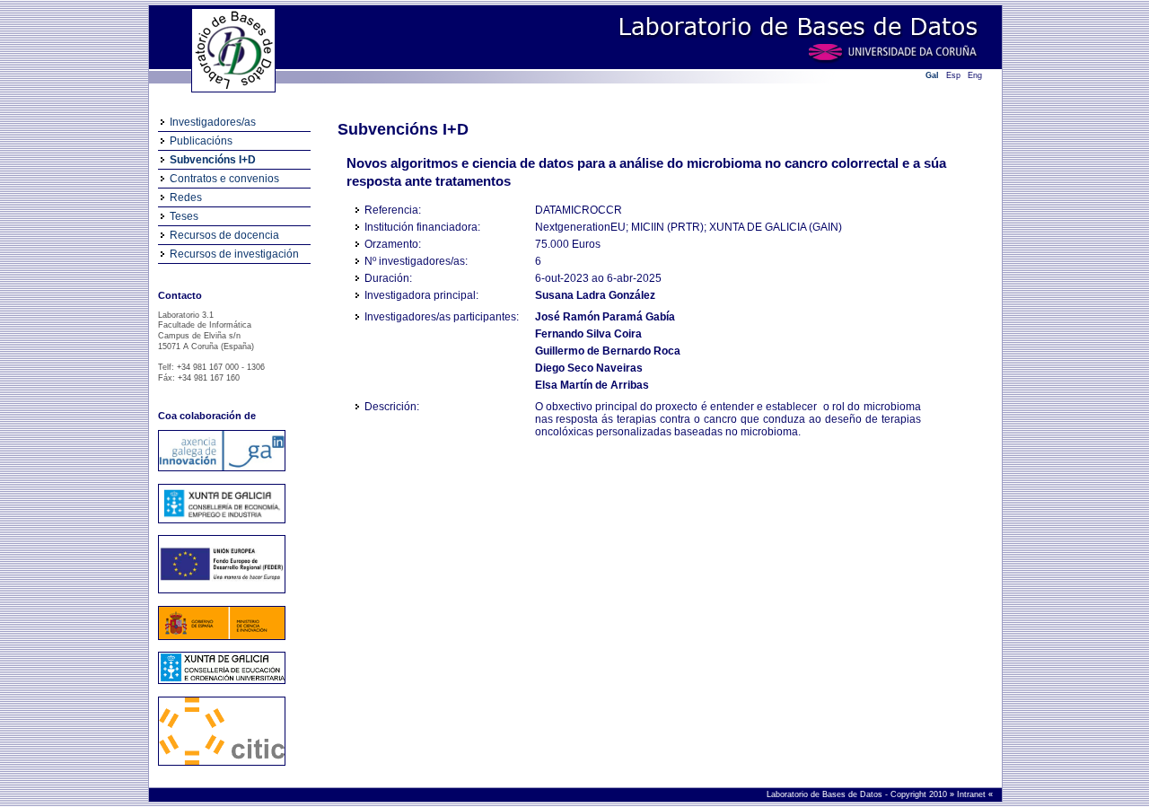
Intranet (972, 794)
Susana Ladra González (595, 295)
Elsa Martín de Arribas (592, 385)
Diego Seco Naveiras (589, 368)
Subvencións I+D (213, 160)
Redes (186, 197)
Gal (932, 75)
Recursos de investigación (234, 254)
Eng (975, 75)
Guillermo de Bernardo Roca (607, 351)
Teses (184, 216)
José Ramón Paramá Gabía (605, 317)
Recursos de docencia (224, 235)
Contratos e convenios (224, 178)
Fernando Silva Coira (588, 334)
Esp (953, 75)
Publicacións (201, 141)
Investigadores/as (213, 122)
